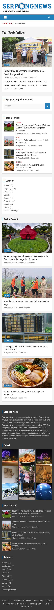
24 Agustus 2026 (22, 133)
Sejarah (7, 204)
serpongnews (20, 78)
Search (47, 106)
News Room (39, 600)
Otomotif (7, 198)
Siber (47, 604)
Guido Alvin (35, 158)
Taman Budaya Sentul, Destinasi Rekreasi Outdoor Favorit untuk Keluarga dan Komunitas (33, 128)
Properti (19, 150)
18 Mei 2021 (8, 78)
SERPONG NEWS (24, 600)
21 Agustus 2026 (22, 158)
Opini (6, 195)
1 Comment (32, 78)
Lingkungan (8, 188)
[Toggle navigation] (5, 17)
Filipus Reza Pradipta (39, 133)
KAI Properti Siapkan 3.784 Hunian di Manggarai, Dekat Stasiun (31, 153)
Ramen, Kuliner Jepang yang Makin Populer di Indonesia (30, 166)
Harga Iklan (21, 604)
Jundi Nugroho (36, 146)
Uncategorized (10, 210)
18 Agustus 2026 (22, 170)
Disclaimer (25, 606)
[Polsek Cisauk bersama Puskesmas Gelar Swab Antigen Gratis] (27, 52)
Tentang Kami (35, 604)
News (7, 65)
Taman (18, 122)
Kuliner (19, 162)
